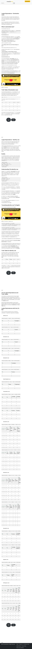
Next (13, 119)
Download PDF (27, 1)
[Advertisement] (17, 9)
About (17, 644)
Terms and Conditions (20, 647)
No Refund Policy (26, 644)
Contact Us (21, 644)
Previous (9, 120)
